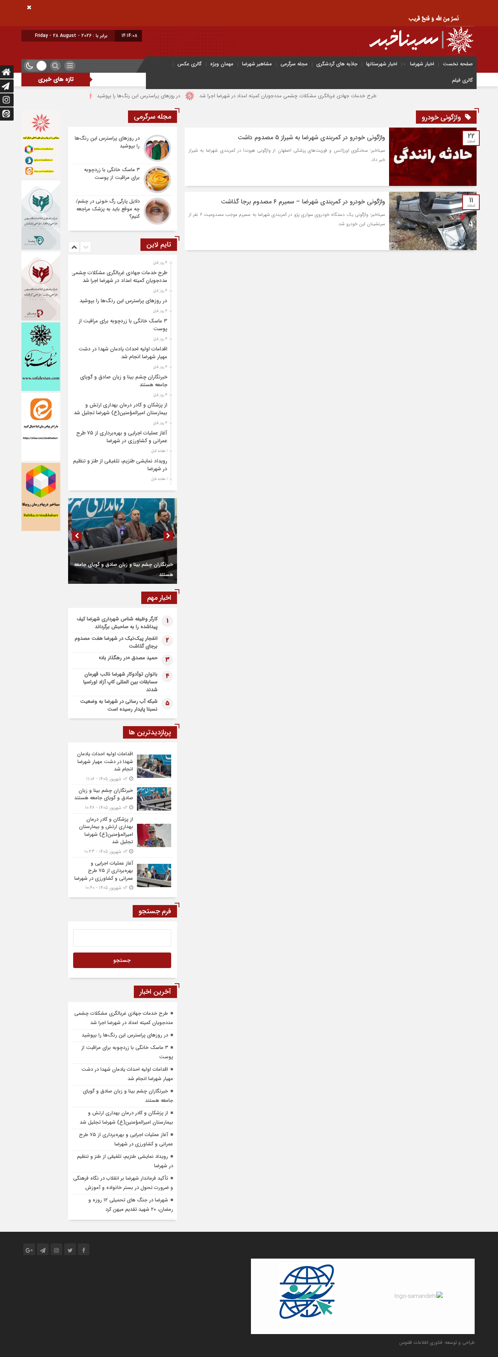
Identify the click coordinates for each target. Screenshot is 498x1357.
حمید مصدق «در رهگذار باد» (128, 658)
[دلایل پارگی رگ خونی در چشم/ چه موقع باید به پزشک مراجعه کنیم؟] (122, 210)
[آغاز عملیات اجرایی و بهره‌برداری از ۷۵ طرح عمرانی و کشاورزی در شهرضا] (122, 875)
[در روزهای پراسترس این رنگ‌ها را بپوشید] (122, 148)
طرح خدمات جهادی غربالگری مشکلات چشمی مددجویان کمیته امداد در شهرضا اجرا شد (328, 96)
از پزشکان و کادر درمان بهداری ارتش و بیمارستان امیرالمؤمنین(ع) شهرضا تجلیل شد (120, 409)
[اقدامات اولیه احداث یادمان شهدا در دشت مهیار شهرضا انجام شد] (122, 766)
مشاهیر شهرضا (257, 64)
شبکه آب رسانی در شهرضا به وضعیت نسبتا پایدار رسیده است (119, 705)
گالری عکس (189, 64)
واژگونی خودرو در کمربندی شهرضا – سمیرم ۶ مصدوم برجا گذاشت (303, 202)
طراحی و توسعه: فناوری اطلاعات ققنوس (437, 1342)
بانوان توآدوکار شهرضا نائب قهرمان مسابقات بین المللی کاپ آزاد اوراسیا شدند (120, 682)
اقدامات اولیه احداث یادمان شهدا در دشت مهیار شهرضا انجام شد (123, 353)
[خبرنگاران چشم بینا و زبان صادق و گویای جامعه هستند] (122, 799)
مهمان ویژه (221, 64)
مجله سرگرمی (294, 64)
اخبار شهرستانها (381, 64)
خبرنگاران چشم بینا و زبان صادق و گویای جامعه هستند (123, 381)
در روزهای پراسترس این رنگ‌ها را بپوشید (179, 96)
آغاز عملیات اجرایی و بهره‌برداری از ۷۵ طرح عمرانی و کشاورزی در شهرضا (121, 437)
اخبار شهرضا (422, 64)
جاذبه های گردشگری (337, 64)
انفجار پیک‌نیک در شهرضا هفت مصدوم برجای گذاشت (116, 642)
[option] (121, 275)
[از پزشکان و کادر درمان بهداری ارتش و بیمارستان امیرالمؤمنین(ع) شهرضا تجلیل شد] (122, 835)
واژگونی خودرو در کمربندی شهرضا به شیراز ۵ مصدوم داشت (311, 137)
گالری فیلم (462, 80)
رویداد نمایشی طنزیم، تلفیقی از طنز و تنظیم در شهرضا (120, 465)
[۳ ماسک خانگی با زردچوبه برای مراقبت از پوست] (122, 179)
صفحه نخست (458, 64)
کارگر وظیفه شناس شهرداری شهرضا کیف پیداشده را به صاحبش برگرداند (117, 623)
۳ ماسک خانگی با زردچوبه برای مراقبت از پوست (123, 325)
